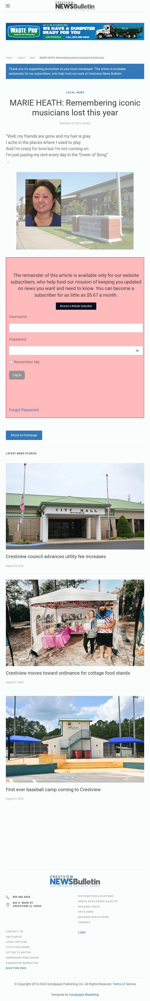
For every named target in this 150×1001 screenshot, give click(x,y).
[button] (8, 6)
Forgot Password (23, 410)
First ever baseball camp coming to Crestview (53, 789)
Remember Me (26, 362)
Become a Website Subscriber (76, 306)
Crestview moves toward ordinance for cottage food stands (68, 673)
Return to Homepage (24, 435)
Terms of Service (124, 984)
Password (17, 339)
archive (86, 123)
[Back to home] (75, 6)
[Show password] (137, 350)
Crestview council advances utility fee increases (56, 556)
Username (18, 316)
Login (82, 932)
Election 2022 (16, 968)
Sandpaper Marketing (84, 995)
